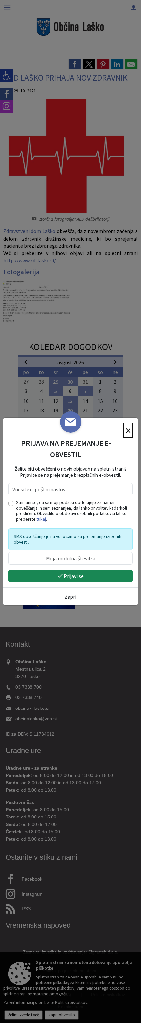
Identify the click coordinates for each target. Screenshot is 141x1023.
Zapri (70, 596)
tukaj (41, 519)
